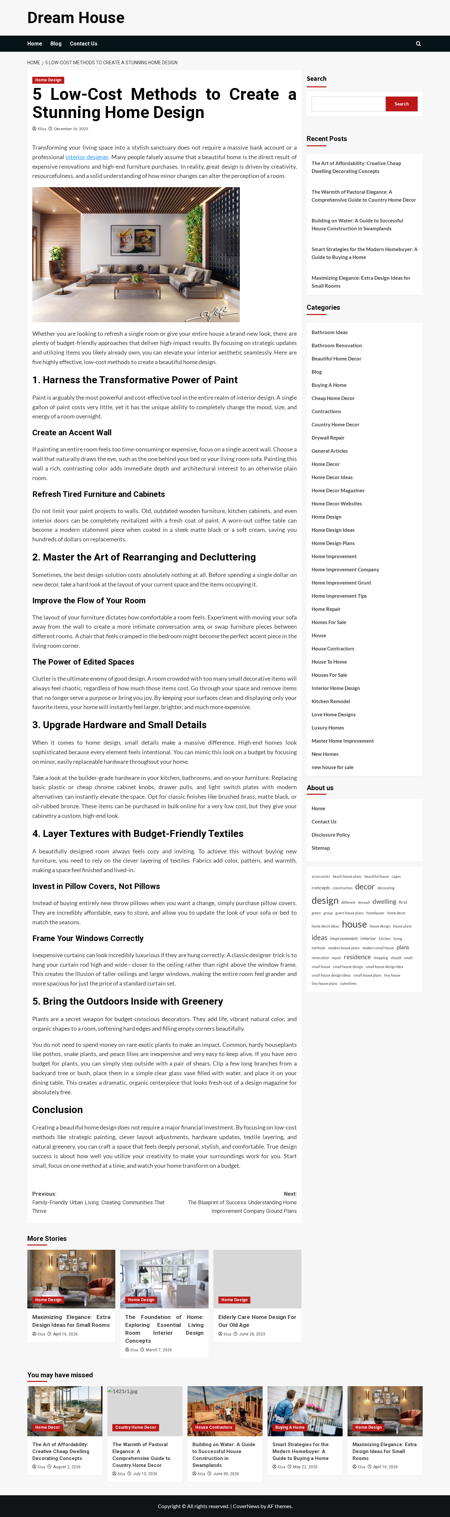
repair (336, 957)
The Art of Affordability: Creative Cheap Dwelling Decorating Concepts (356, 167)
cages (396, 876)
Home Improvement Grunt (341, 582)
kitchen (385, 938)
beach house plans (347, 876)
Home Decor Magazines (338, 490)
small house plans (367, 975)
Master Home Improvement (343, 740)
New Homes (325, 754)
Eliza (42, 128)
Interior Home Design (336, 688)
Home (34, 44)
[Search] (418, 43)
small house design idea (384, 966)
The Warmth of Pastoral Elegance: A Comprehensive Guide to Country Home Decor (364, 196)
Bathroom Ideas (330, 332)
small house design (348, 966)
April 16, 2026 (65, 1334)
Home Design (48, 80)
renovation (320, 957)
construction (342, 887)
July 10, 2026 (145, 1474)
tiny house (392, 975)
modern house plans (344, 947)
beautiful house (376, 876)
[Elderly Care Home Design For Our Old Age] (257, 1279)
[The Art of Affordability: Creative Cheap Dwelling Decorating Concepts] (64, 1411)
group (328, 912)
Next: (242, 1202)
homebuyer (375, 912)
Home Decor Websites (337, 503)
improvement (344, 938)
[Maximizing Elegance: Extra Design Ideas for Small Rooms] (71, 1279)
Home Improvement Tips (339, 595)
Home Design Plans (333, 543)
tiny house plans (324, 983)
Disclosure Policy (331, 835)
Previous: (98, 1202)
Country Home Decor (335, 424)
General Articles (330, 450)
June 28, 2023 (252, 1334)
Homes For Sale (329, 622)
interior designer (87, 156)
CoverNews (246, 1506)
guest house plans (349, 912)
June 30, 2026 (226, 1474)
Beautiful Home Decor (336, 358)
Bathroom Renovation (337, 345)
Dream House (76, 17)
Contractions (326, 411)
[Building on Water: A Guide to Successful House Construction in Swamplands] (225, 1411)
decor (365, 886)
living (397, 938)
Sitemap (321, 848)
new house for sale (332, 767)
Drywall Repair (328, 437)
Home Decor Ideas (332, 477)
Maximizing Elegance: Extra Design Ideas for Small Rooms (361, 282)
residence (357, 956)
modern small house (378, 947)
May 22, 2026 (305, 1467)
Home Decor (326, 464)
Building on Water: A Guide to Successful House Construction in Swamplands (357, 224)
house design (380, 926)
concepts (321, 887)
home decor (396, 912)
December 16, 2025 (71, 128)
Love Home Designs (334, 714)
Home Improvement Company (345, 569)
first (403, 901)
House (319, 635)
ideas (319, 937)
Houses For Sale (329, 674)
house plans (402, 926)
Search (316, 78)
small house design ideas (331, 975)
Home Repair (326, 609)
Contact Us (84, 44)
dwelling (384, 901)
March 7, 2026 (159, 1350)
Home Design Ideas (333, 529)
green (316, 912)
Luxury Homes (328, 727)
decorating (386, 887)
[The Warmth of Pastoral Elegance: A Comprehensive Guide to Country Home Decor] (145, 1411)
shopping (381, 957)
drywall (364, 902)
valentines (348, 983)
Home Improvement (334, 556)
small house (321, 966)
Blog (56, 44)
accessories (321, 876)
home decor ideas (325, 926)
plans (403, 946)
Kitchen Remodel (331, 701)
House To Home (329, 661)
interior (368, 938)
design (325, 899)
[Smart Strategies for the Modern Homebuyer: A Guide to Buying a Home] (305, 1411)
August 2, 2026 (67, 1467)
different (348, 902)
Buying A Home (329, 384)
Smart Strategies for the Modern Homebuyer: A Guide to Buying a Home (365, 253)
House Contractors (333, 648)
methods (318, 947)
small (408, 957)
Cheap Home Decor (333, 398)
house (354, 924)
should (396, 957)
